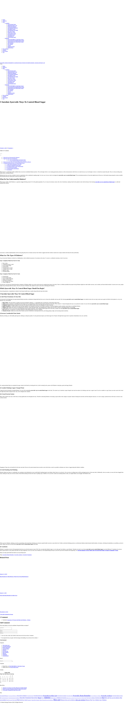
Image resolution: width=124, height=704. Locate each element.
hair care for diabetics (115, 697)
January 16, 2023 (3, 574)
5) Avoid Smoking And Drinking (13, 168)
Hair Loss (19, 700)
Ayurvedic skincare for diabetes (13, 697)
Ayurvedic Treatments (27, 554)
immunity (29, 700)
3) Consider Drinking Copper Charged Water (15, 166)
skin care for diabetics (70, 700)
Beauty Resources (6, 647)
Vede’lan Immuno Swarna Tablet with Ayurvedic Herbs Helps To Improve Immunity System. (97, 550)
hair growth (15, 700)
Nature (41, 700)
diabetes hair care (54, 697)
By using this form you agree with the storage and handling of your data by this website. (20, 637)
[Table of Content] (62, 154)
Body (43, 697)
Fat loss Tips (84, 697)
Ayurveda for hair (30, 695)
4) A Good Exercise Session (12, 167)
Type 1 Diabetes (95, 700)
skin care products (80, 700)
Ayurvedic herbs (69, 695)
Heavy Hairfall (25, 700)
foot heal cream (98, 697)
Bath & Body (34, 697)
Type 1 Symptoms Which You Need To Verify (18, 159)
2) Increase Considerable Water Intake (14, 165)
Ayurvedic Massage (7, 646)
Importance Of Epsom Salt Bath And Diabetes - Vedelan (18, 620)
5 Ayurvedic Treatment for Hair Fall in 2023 (12, 690)
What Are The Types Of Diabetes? (10, 158)
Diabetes (4, 649)
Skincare (4, 653)
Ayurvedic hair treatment (61, 695)
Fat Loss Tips (5, 651)
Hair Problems (5, 652)
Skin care (57, 700)
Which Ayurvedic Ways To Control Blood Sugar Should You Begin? (17, 161)
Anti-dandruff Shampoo (4, 695)
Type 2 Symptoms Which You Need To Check (18, 160)
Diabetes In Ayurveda (61, 697)
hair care (107, 697)
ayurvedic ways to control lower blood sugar (105, 181)
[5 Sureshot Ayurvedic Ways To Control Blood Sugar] (38, 146)
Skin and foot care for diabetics (47, 700)
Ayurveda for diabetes (22, 695)
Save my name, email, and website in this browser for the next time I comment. (18, 635)
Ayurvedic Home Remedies (8, 554)
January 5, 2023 (3, 593)
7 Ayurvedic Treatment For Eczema (6, 614)
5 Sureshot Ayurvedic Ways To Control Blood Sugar (14, 163)
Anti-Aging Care (6, 645)
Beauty (40, 697)
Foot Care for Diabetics (90, 697)
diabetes (47, 697)
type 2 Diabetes (103, 700)
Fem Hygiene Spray (14, 667)
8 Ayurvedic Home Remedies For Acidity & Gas (8, 595)
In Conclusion (9, 169)
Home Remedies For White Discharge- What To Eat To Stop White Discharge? (14, 576)
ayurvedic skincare (4, 697)
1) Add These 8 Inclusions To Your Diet (14, 164)
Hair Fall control (9, 700)
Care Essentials (6, 648)
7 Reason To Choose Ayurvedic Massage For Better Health (15, 687)
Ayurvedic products (18, 554)
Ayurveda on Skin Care (50, 695)
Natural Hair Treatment (35, 700)
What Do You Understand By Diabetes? (12, 157)
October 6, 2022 (3, 148)
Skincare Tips (89, 700)
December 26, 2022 (4, 611)
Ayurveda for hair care (38, 695)
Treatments (10, 148)
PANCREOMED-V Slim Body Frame (17, 666)
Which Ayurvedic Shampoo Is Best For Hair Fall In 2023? (14, 688)
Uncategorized (6, 655)
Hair (103, 697)
